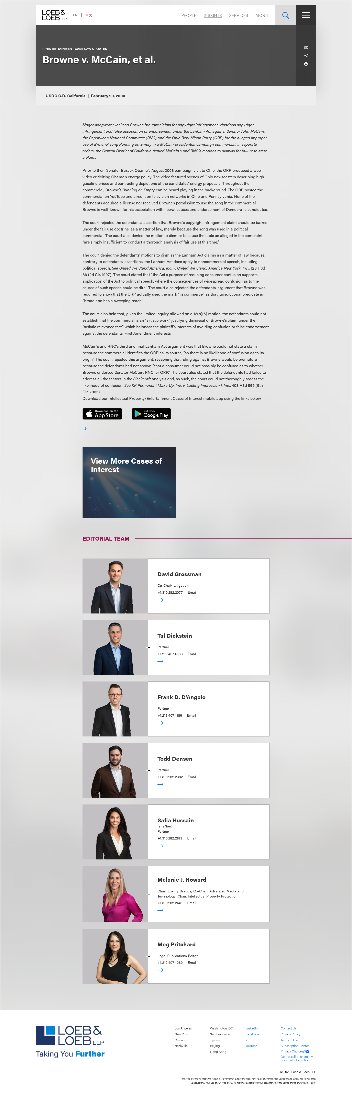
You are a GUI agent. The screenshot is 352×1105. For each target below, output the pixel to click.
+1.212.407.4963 (170, 653)
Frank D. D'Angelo (181, 697)
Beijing (215, 1046)
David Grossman (179, 574)
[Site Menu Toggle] (306, 15)
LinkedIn (251, 1028)
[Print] (306, 64)
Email (192, 592)
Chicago (180, 1040)
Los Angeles (183, 1028)
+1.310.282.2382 (170, 776)
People (188, 15)
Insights (213, 15)
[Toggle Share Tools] (306, 56)
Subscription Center (295, 1046)
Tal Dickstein (174, 635)
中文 (89, 15)
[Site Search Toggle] (285, 15)
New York (181, 1034)
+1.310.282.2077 (170, 592)
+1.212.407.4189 (169, 715)
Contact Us (288, 1028)
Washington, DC (221, 1028)
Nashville (181, 1046)
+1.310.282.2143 (169, 902)
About (262, 15)
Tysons (215, 1040)
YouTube (251, 1046)
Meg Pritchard (176, 944)
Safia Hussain (175, 820)
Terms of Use (289, 1040)
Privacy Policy (290, 1034)
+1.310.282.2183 (169, 838)
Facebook (252, 1034)
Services (238, 15)
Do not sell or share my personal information (297, 1058)
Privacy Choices (292, 1051)
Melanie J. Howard (181, 879)
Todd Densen (174, 758)
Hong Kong (218, 1051)
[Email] (306, 48)
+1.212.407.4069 (170, 962)
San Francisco (220, 1034)
